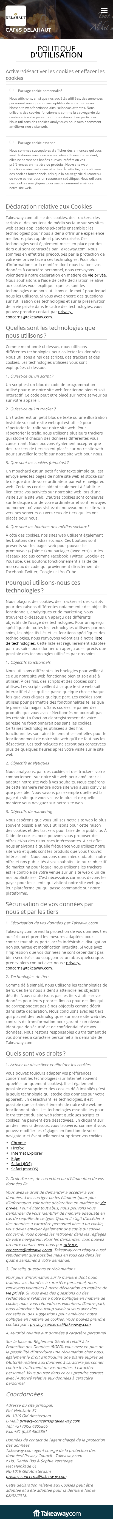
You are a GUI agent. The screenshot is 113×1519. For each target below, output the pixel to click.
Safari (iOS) (21, 1163)
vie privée (97, 275)
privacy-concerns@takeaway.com (39, 314)
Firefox (17, 1148)
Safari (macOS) (24, 1168)
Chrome (18, 1142)
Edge (15, 1158)
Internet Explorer (27, 1153)
